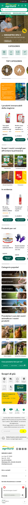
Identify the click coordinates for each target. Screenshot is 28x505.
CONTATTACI (5, 365)
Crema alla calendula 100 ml (8, 247)
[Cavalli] (24, 52)
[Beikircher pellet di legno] (11, 52)
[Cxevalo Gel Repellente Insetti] (20, 199)
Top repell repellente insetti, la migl (7, 127)
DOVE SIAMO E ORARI (7, 402)
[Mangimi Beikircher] (4, 52)
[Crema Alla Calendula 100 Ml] (8, 238)
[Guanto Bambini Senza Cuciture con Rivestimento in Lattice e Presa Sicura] (20, 238)
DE (23, 1)
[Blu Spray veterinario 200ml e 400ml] (8, 199)
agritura (7, 501)
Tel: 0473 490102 (6, 460)
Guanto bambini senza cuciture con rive (20, 247)
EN (25, 1)
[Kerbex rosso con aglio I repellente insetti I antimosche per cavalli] (20, 118)
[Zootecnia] (18, 52)
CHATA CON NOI (14, 365)
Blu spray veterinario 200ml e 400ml (7, 209)
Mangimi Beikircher (6, 13)
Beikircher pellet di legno (19, 13)
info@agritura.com (7, 464)
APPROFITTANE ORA (7, 97)
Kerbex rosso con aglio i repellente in (19, 127)
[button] (25, 5)
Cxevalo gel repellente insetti (18, 209)
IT (20, 1)
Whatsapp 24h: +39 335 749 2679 (11, 462)
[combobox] (14, 9)
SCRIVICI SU (21, 365)
